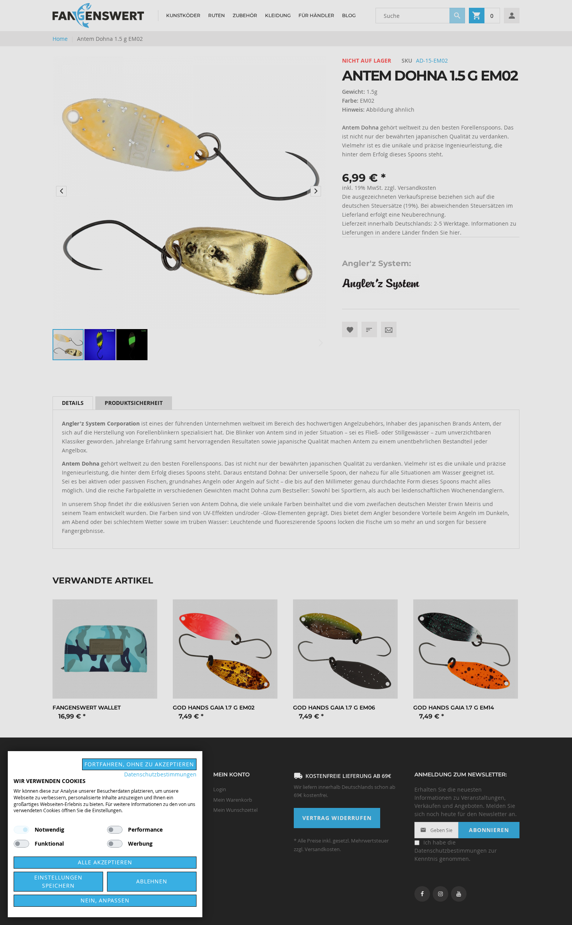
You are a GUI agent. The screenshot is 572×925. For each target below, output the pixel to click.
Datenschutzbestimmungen (160, 774)
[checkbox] (115, 830)
